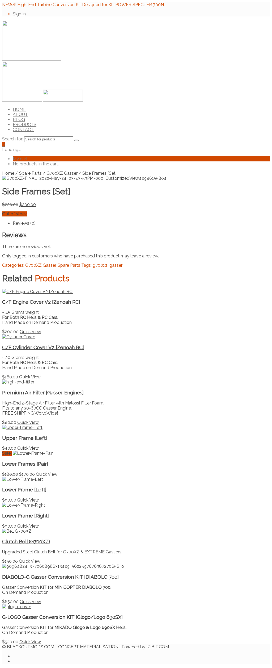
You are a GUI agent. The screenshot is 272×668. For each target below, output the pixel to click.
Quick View (30, 331)
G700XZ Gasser (62, 173)
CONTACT (23, 129)
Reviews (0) (24, 223)
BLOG (19, 119)
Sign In (19, 13)
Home (8, 173)
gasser (115, 265)
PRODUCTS (24, 124)
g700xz (100, 265)
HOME (19, 109)
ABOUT (20, 114)
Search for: (12, 138)
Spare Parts (30, 173)
